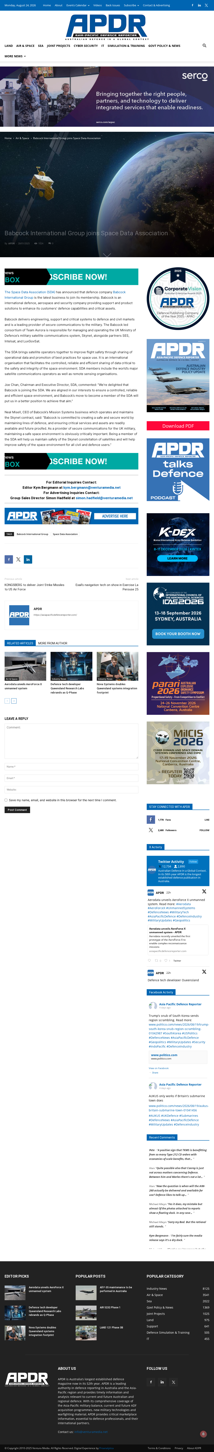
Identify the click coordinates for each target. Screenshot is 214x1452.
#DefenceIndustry (189, 916)
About (58, 5)
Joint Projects (58, 46)
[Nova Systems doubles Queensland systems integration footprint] (117, 666)
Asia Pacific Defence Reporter (180, 1004)
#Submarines (188, 1116)
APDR (11, 243)
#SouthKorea (172, 1033)
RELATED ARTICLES (20, 643)
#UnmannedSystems (180, 908)
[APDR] (107, 26)
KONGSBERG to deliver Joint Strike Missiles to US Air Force (34, 587)
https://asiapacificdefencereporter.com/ (55, 614)
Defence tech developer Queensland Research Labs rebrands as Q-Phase (67, 688)
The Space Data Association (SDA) (30, 292)
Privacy (179, 1448)
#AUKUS (154, 1116)
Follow (204, 830)
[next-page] (14, 701)
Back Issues (113, 5)
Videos (97, 5)
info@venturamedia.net (91, 1432)
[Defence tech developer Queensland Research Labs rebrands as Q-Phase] (71, 666)
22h (168, 892)
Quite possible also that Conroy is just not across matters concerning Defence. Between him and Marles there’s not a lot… (176, 1156)
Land (9, 46)
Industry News (59, 678)
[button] (204, 46)
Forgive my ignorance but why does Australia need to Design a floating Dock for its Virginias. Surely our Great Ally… (177, 1237)
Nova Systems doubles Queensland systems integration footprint (117, 688)
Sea (40, 46)
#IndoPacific (157, 1046)
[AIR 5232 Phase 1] (86, 1313)
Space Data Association (65, 534)
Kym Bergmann (158, 1219)
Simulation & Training (126, 46)
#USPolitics (189, 1033)
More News (14, 56)
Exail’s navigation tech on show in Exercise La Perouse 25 (107, 587)
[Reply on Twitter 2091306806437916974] (150, 960)
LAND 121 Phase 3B (111, 1327)
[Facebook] (192, 5)
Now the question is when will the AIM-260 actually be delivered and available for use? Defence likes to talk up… (177, 1174)
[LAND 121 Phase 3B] (86, 1333)
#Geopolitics (181, 920)
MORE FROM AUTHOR (52, 643)
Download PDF (178, 426)
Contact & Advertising (156, 5)
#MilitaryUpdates (160, 920)
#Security (198, 1042)
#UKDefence (169, 1116)
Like (207, 819)
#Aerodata (183, 904)
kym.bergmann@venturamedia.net (92, 487)
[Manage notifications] (203, 1434)
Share (155, 1072)
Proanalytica (106, 1448)
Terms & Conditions (159, 1448)
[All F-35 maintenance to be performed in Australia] (86, 1293)
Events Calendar (76, 5)
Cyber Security (86, 46)
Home (47, 5)
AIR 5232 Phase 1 (110, 1307)
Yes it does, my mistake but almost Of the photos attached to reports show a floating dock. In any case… (175, 1192)
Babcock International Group (32, 534)
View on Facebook (159, 1068)
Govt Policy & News (164, 46)
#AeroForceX (156, 908)
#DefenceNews (158, 912)
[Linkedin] (199, 5)
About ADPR (194, 1448)
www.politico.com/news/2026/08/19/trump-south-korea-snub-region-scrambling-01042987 (179, 1028)
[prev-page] (7, 701)
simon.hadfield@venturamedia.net (104, 498)
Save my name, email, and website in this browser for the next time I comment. (63, 800)
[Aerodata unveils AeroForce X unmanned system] (25, 666)
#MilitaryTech (179, 912)
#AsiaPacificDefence (162, 916)
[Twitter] (206, 5)
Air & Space (25, 46)
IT (102, 46)
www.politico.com (164, 1055)
